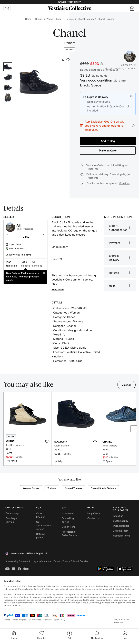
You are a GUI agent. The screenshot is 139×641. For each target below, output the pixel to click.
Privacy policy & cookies (75, 561)
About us (118, 516)
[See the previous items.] (5, 429)
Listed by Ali (128, 64)
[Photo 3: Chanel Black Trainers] (7, 87)
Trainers (69, 19)
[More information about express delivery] (131, 96)
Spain (56, 620)
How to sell (68, 513)
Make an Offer (108, 150)
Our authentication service (44, 525)
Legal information (42, 561)
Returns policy (40, 535)
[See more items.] (134, 429)
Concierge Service (11, 520)
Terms (56, 561)
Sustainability (120, 521)
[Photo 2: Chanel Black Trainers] (7, 77)
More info (119, 80)
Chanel (39, 19)
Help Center (94, 513)
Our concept (12, 513)
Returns (114, 273)
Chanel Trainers (85, 19)
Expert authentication (118, 228)
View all (126, 385)
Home (28, 19)
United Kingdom (20, 620)
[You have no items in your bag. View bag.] (132, 8)
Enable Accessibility (69, 2)
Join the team (120, 531)
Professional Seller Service (69, 533)
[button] (132, 8)
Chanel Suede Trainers (103, 488)
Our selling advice (68, 520)
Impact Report (121, 526)
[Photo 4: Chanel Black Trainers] (7, 97)
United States (35, 620)
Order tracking (40, 515)
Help (112, 286)
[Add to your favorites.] (47, 441)
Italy (63, 620)
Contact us (93, 518)
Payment (114, 243)
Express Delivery (114, 258)
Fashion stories (121, 536)
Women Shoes (53, 19)
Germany (47, 620)
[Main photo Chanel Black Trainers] (7, 66)
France (7, 620)
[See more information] (133, 126)
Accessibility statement (17, 561)
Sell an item (68, 527)
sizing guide (99, 76)
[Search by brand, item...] (7, 8)
